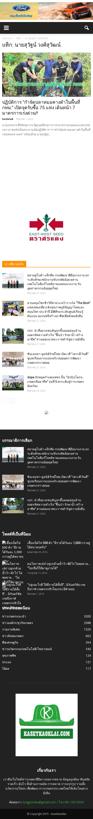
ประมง (6, 662)
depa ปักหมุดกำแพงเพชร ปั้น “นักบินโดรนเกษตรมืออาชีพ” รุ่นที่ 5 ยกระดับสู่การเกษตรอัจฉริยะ (55, 382)
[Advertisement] (46, 171)
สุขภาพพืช (9, 655)
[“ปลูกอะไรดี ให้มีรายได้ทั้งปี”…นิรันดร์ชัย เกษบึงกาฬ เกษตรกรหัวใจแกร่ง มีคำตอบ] (13, 596)
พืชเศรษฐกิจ (10, 642)
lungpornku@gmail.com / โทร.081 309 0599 (53, 802)
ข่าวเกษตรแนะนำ (14, 616)
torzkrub (7, 119)
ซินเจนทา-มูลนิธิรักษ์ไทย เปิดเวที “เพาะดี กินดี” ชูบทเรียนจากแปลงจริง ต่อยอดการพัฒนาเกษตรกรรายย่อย (57, 358)
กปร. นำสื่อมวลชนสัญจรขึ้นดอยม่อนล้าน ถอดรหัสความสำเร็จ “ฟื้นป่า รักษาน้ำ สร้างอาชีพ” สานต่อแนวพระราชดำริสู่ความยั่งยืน (56, 335)
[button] (87, 28)
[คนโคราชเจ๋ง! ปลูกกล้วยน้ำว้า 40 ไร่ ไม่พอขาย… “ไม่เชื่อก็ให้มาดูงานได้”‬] (13, 575)
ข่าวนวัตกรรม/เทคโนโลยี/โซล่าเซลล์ (27, 649)
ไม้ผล (5, 668)
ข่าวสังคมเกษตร (13, 636)
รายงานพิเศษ (11, 629)
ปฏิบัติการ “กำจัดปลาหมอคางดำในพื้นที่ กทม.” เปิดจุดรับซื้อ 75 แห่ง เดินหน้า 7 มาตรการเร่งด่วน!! (41, 108)
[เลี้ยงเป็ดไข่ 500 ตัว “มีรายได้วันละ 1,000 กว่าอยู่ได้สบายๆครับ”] (13, 552)
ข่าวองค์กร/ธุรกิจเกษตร (17, 623)
